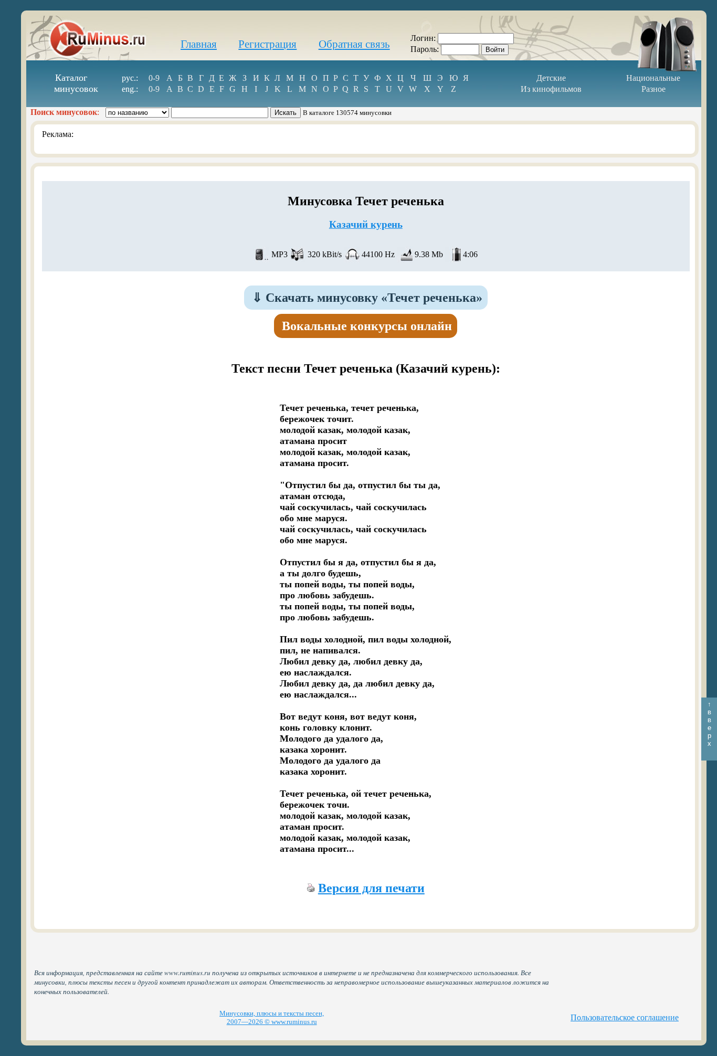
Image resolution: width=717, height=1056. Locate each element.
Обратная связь (354, 44)
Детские (551, 77)
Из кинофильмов (551, 89)
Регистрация (267, 44)
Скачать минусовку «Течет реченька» (367, 297)
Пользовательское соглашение (625, 1017)
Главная (199, 44)
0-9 (154, 77)
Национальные (653, 77)
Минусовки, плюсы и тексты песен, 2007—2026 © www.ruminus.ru (271, 1017)
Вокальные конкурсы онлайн (367, 326)
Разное (653, 89)
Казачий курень (366, 224)
